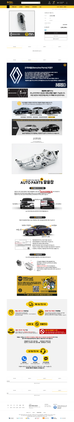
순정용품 (20, 6)
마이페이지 (49, 3)
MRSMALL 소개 (28, 412)
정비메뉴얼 (27, 6)
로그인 (58, 6)
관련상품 (14, 46)
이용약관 (44, 412)
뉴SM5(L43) (56, 9)
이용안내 (33, 412)
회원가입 (61, 6)
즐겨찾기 (11, 407)
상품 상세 (29, 46)
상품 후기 (44, 46)
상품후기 (20, 407)
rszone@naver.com (50, 415)
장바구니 (54, 2)
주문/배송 (23, 407)
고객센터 (64, 6)
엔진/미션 (59, 9)
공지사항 (14, 407)
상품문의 (17, 407)
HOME (53, 9)
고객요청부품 (34, 6)
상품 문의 (59, 46)
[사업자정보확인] (41, 414)
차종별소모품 (14, 6)
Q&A (40, 6)
